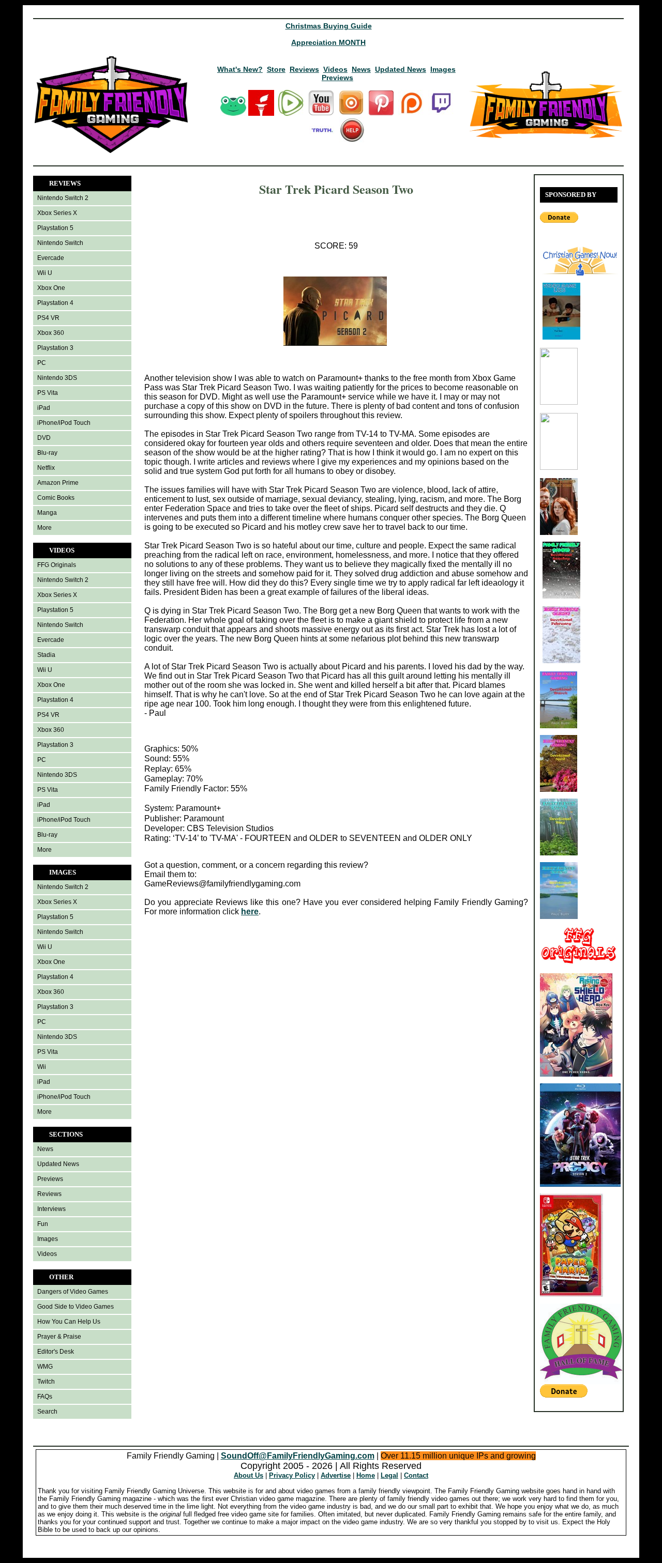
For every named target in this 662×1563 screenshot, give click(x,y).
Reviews (304, 69)
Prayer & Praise (59, 1336)
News (361, 69)
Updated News (400, 69)
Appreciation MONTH (328, 42)
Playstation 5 (55, 228)
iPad (43, 407)
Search (47, 1411)
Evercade (50, 258)
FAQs (44, 1396)
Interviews (51, 1209)
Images (443, 69)
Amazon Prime (58, 482)
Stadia (46, 654)
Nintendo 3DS (57, 377)
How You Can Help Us (68, 1321)
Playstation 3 (55, 347)
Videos (335, 69)
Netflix (46, 467)
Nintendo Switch (60, 243)
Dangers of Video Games (72, 1291)
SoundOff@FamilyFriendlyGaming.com (297, 1455)
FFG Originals (56, 565)
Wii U (44, 273)
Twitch (46, 1381)
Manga (47, 512)
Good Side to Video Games (75, 1306)
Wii (41, 1066)
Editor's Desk (55, 1351)
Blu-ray (47, 452)
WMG (45, 1366)
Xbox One (51, 288)
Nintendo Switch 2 (62, 198)
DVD (44, 437)
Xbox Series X (57, 213)
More (44, 527)
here (250, 911)
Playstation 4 (55, 303)
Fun (42, 1224)
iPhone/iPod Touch (64, 422)
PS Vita (47, 392)
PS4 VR (48, 317)
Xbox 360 (50, 332)
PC (41, 362)
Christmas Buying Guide (328, 26)
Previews (337, 77)
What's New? (240, 69)
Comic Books (55, 497)
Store (276, 69)
